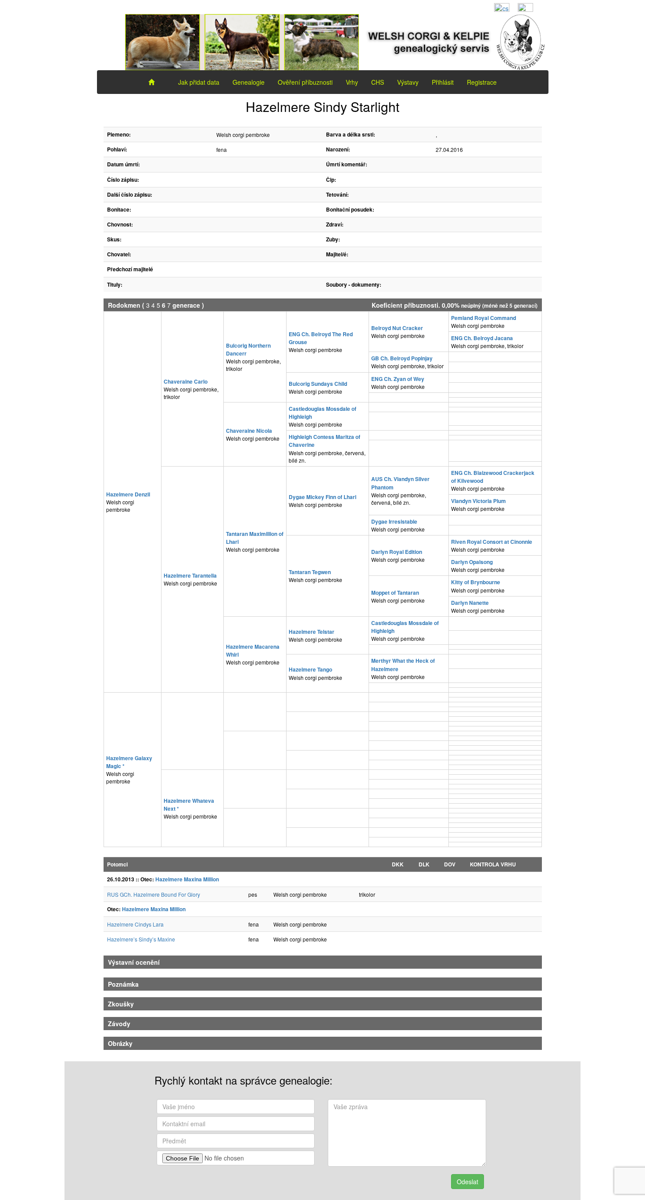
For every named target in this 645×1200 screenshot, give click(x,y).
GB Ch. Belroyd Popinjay (402, 358)
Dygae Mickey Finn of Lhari (322, 497)
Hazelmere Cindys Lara (135, 924)
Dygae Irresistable (394, 521)
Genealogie (249, 82)
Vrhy (352, 82)
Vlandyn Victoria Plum (478, 501)
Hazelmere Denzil (128, 494)
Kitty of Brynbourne (475, 582)
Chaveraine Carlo (186, 381)
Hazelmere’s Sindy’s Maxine (141, 939)
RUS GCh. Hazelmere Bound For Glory (153, 894)
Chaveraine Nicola (249, 431)
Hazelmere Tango (310, 669)
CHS (377, 82)
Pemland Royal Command (483, 318)
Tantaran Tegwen (310, 572)
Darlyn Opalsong (472, 562)
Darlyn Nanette (470, 603)
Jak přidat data (198, 82)
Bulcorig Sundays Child (318, 384)
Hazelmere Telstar (311, 632)
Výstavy (408, 82)
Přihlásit (443, 82)
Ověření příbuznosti (305, 82)
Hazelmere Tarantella (190, 575)
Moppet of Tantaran (395, 592)
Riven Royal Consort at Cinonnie (491, 542)
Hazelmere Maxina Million (187, 879)
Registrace (482, 82)
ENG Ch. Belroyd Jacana (482, 338)
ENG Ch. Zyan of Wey (397, 379)
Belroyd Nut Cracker (397, 328)
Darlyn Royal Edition (396, 552)
